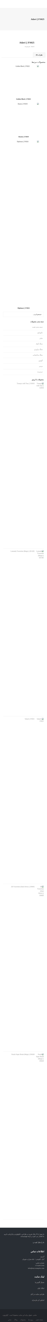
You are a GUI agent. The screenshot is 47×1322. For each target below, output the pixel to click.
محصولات (23, 1320)
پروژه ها (30, 1320)
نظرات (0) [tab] (39, 55)
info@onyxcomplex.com (36, 1268)
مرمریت (40, 372)
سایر (41, 338)
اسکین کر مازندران (38, 1300)
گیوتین (41, 360)
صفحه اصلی (39, 1320)
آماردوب (5, 1315)
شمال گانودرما (39, 1282)
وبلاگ (15, 1320)
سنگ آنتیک (39, 344)
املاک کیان (40, 1288)
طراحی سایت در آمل (37, 1294)
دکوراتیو (40, 332)
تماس (9, 1320)
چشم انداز (23, 93)
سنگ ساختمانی (38, 355)
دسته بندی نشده (37, 327)
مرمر (41, 366)
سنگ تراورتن (38, 349)
